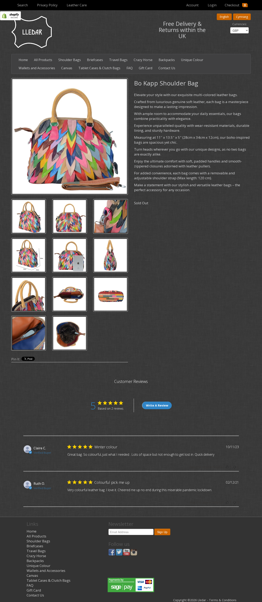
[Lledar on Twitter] (119, 552)
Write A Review (157, 405)
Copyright (180, 600)
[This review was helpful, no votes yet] (227, 467)
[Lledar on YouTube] (126, 552)
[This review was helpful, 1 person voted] (227, 502)
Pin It (15, 359)
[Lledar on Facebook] (111, 552)
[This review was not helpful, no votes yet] (234, 467)
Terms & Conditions (222, 600)
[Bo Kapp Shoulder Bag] (69, 136)
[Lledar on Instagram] (134, 552)
